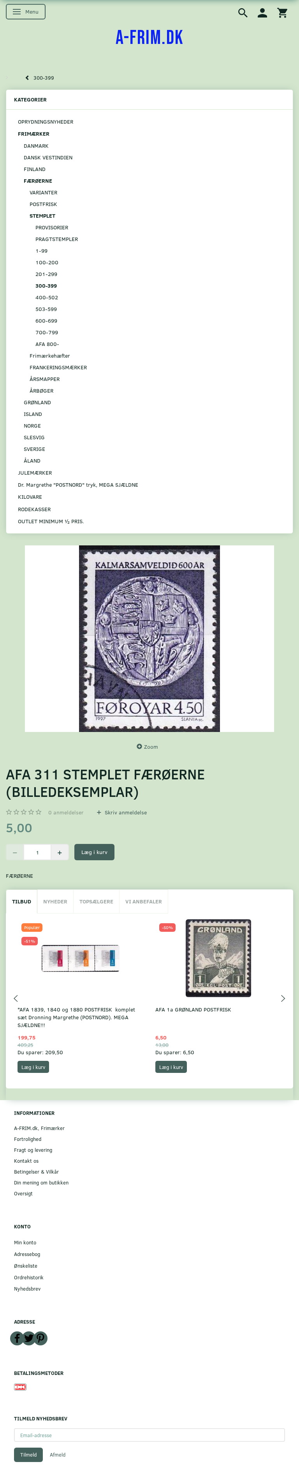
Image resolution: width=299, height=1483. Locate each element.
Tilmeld (28, 1454)
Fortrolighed (27, 1138)
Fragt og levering (33, 1149)
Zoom (151, 746)
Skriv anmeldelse (125, 812)
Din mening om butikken (41, 1182)
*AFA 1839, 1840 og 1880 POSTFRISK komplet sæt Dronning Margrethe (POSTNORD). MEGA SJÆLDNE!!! (76, 1017)
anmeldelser (66, 812)
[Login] (262, 12)
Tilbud (21, 901)
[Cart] (282, 12)
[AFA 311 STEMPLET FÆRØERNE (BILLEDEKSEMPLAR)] (149, 638)
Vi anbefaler (143, 901)
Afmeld (57, 1454)
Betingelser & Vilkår (36, 1171)
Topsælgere (96, 901)
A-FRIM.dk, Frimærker (39, 1128)
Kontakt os (26, 1160)
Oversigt (23, 1193)
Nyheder (55, 901)
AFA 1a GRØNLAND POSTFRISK (193, 1009)
